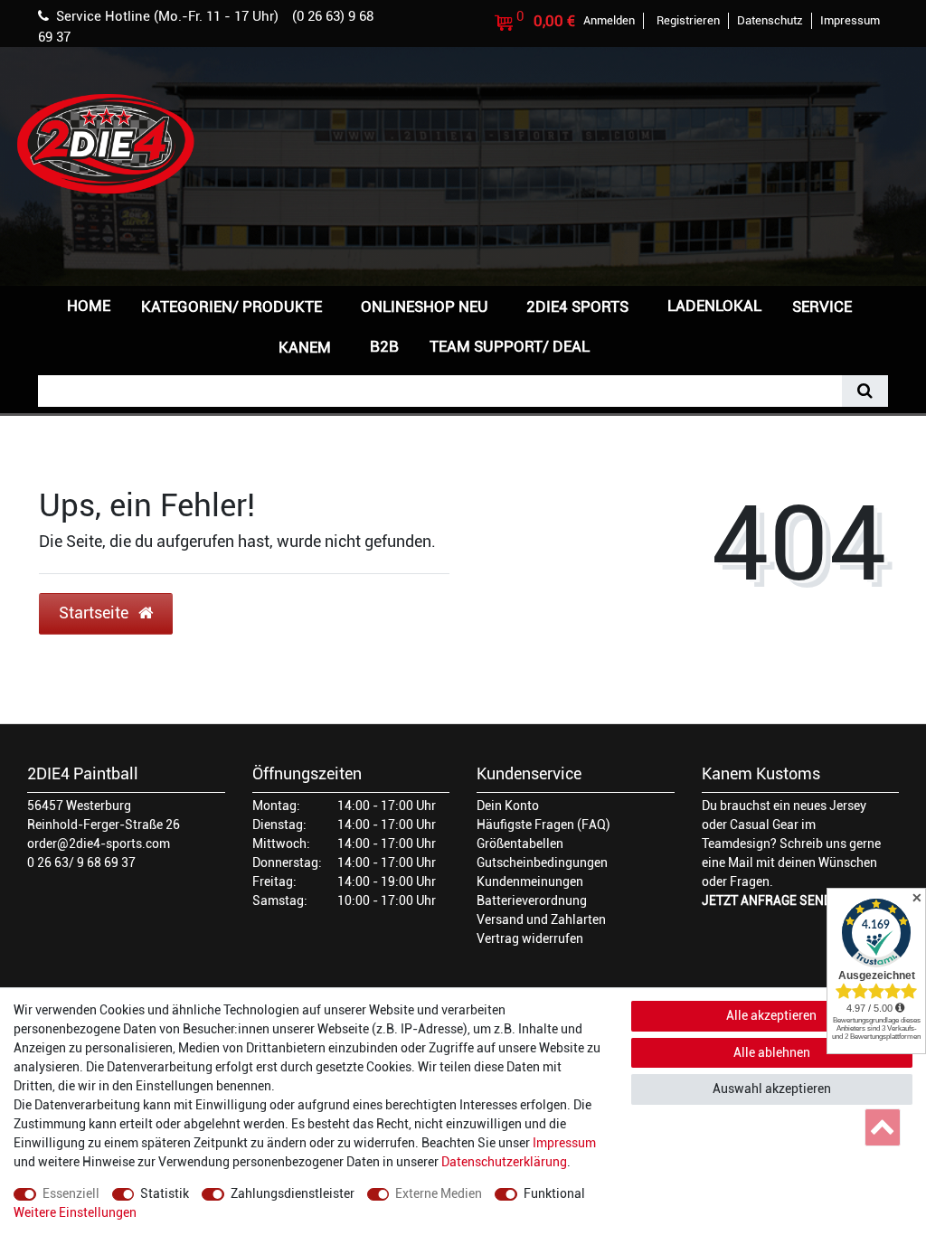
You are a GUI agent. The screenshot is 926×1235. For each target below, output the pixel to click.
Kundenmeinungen (530, 881)
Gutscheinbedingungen (542, 862)
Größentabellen (520, 843)
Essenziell (71, 1193)
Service (822, 306)
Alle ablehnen (771, 1052)
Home (88, 306)
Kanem (305, 347)
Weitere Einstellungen (75, 1212)
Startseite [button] (95, 613)
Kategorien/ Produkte (231, 306)
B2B (384, 346)
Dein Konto (508, 805)
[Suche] (865, 391)
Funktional (554, 1193)
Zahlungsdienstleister (292, 1193)
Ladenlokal (714, 306)
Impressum (564, 1143)
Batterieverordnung (532, 900)
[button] (634, 344)
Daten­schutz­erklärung (504, 1162)
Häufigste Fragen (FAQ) (543, 824)
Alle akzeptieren (771, 1015)
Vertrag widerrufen (530, 938)
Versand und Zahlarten (541, 919)
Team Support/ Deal (510, 346)
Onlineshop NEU (424, 306)
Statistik (164, 1193)
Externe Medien (438, 1193)
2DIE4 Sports (577, 306)
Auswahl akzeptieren (772, 1088)
